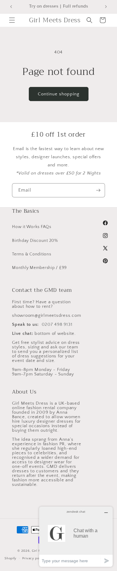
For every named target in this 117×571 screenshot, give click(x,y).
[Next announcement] (105, 6)
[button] (12, 20)
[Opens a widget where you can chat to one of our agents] (76, 536)
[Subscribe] (98, 190)
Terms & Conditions (31, 254)
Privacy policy (33, 558)
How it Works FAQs (31, 226)
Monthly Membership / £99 (39, 267)
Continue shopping (59, 94)
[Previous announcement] (11, 6)
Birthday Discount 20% (35, 240)
